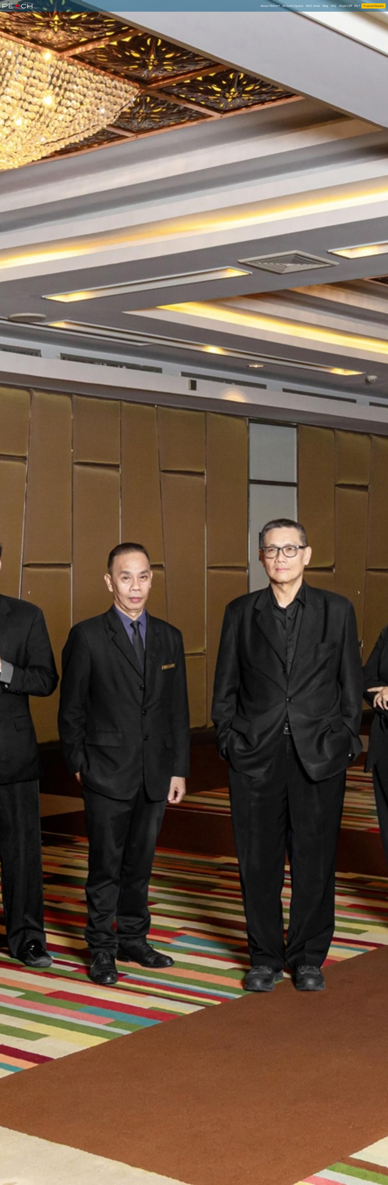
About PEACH (269, 6)
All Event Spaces (292, 6)
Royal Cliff (345, 6)
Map (325, 6)
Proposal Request (373, 6)
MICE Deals (313, 6)
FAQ (334, 6)
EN (356, 6)
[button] (29, 592)
